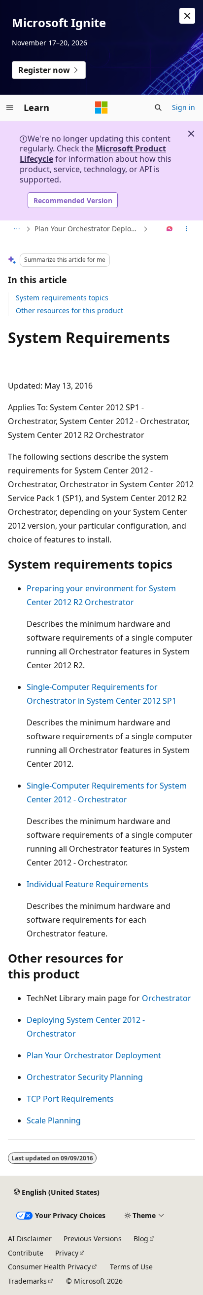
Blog (141, 1238)
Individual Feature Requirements (87, 884)
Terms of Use (131, 1266)
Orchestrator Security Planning (85, 1077)
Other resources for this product (69, 310)
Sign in (183, 107)
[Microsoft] (101, 107)
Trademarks (27, 1281)
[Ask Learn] (170, 229)
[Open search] (158, 107)
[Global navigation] (10, 107)
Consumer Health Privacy (49, 1266)
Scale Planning (54, 1120)
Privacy (66, 1253)
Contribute (25, 1253)
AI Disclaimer (30, 1238)
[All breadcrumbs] (16, 229)
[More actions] (186, 229)
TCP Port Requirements (70, 1098)
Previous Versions (93, 1238)
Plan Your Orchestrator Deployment (87, 228)
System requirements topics (62, 297)
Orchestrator (166, 998)
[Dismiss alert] (187, 16)
